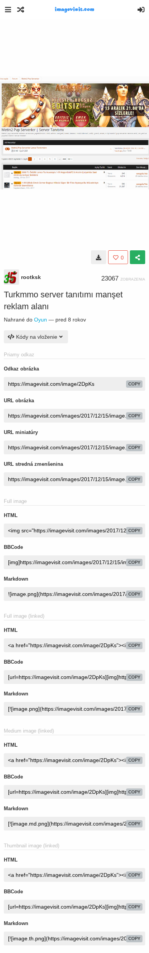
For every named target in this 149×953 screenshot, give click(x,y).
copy (134, 384)
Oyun (40, 320)
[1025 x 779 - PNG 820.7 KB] (98, 257)
